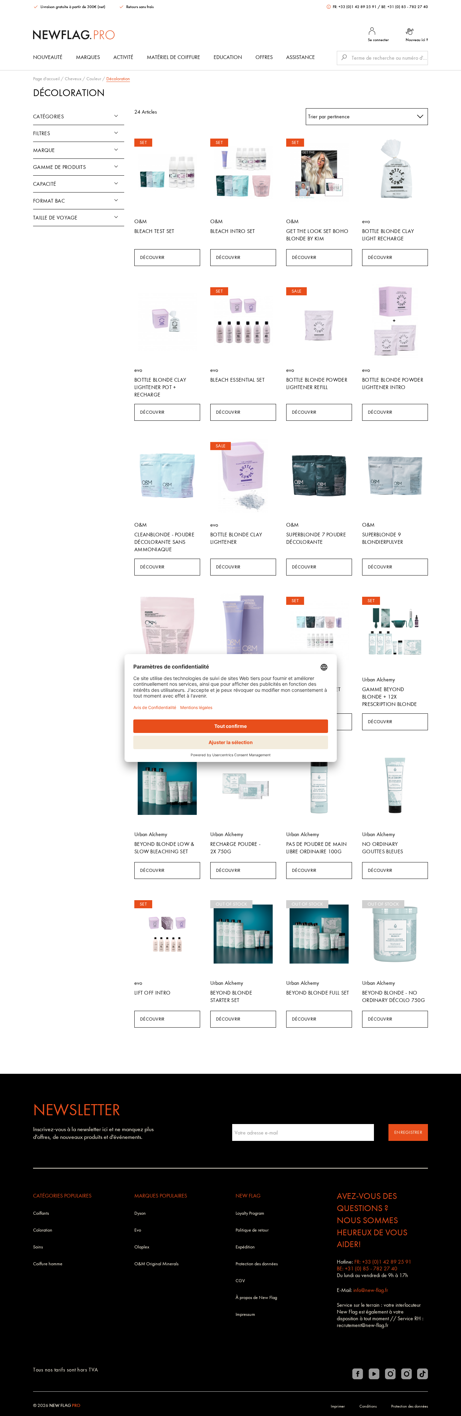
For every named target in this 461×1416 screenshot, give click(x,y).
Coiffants (41, 1213)
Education (228, 57)
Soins (38, 1247)
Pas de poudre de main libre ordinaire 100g (316, 848)
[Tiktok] (422, 1373)
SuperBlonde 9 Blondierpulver (382, 538)
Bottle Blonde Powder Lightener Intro (392, 383)
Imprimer (338, 1406)
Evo (137, 1230)
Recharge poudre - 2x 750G (235, 848)
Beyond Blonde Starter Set (231, 996)
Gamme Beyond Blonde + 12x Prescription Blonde (389, 696)
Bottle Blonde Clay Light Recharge (388, 235)
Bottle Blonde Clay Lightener (236, 538)
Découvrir (152, 257)
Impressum (245, 1314)
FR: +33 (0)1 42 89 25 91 (355, 6)
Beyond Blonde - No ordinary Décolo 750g (393, 996)
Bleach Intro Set (232, 231)
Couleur (93, 79)
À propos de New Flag (256, 1297)
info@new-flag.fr (370, 1290)
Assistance (300, 57)
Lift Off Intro (152, 993)
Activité (123, 57)
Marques (88, 57)
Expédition (245, 1247)
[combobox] (367, 116)
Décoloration (118, 79)
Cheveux (73, 79)
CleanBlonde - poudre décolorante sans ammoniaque (164, 542)
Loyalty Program (250, 1213)
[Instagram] (390, 1373)
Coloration (42, 1230)
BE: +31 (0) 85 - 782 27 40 (404, 6)
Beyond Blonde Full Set (317, 993)
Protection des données (257, 1264)
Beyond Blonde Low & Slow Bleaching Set (164, 848)
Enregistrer (408, 1132)
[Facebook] (357, 1373)
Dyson (140, 1213)
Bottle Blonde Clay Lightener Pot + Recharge (160, 387)
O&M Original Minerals (156, 1264)
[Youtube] (374, 1373)
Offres (264, 57)
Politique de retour (252, 1230)
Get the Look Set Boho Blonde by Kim (317, 235)
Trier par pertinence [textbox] (329, 116)
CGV (240, 1281)
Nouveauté (47, 57)
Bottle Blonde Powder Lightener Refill (316, 383)
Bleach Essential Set (237, 380)
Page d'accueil (46, 79)
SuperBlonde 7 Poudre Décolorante (316, 538)
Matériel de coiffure (173, 57)
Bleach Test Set (154, 231)
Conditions (368, 1406)
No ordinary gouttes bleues (382, 848)
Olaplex (141, 1247)
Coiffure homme (47, 1264)
